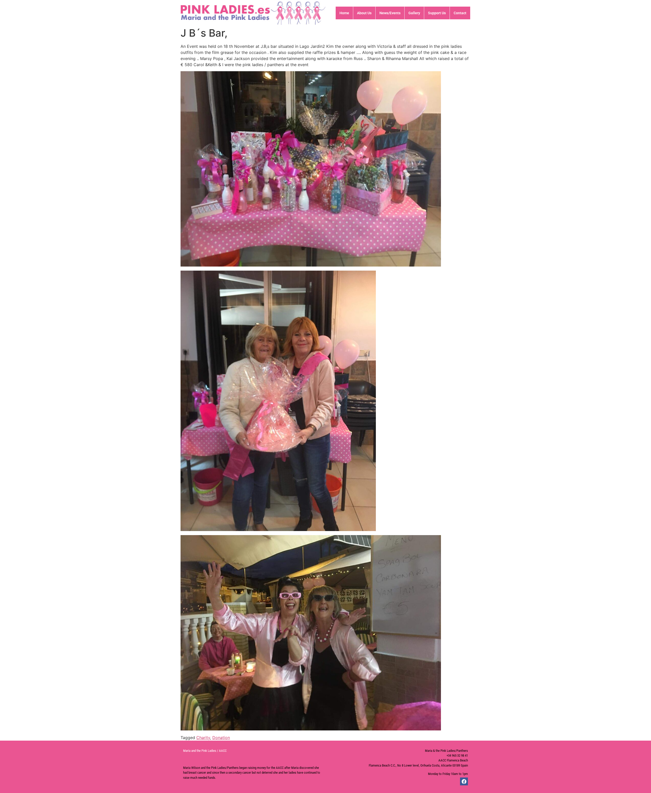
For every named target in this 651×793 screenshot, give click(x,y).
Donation (221, 737)
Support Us (437, 13)
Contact (460, 13)
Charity (203, 737)
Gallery (414, 13)
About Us (364, 13)
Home (344, 13)
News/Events (390, 13)
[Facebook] (464, 781)
